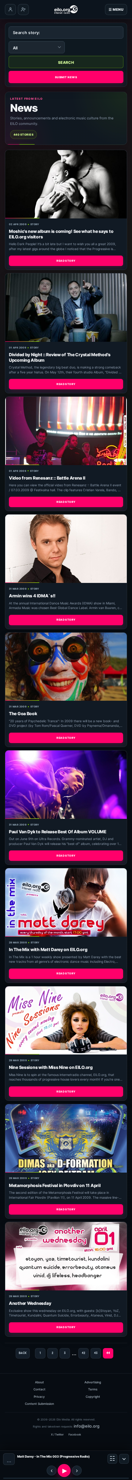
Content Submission (39, 1403)
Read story (66, 260)
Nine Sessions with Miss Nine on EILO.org (51, 1067)
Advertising (92, 1382)
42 (83, 1353)
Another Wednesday (30, 1303)
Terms (92, 1389)
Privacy (39, 1396)
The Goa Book (23, 713)
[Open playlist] (112, 1459)
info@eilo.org (86, 1426)
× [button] (124, 1459)
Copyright (93, 1396)
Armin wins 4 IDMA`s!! (32, 595)
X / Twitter (57, 1434)
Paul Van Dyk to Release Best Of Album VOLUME (58, 831)
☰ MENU (116, 9)
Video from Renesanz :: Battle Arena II (47, 477)
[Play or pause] (64, 1470)
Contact (39, 1389)
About (39, 1382)
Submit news (66, 77)
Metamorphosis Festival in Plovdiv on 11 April (54, 1185)
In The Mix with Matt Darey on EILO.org (48, 949)
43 (96, 1353)
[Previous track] (51, 1470)
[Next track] (77, 1470)
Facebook (74, 1434)
